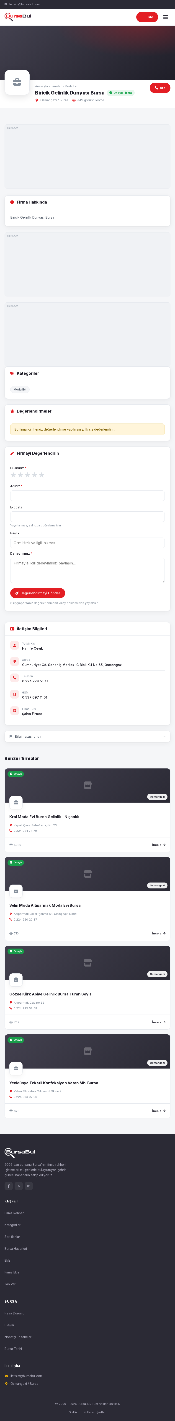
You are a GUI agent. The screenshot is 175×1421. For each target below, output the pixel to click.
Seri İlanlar (12, 1237)
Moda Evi (71, 86)
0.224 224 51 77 (35, 681)
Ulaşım (9, 1325)
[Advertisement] (87, 156)
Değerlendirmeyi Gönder (40, 593)
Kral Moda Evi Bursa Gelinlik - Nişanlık (44, 816)
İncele (156, 845)
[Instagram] (29, 1186)
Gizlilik (73, 1412)
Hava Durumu (14, 1313)
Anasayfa (41, 86)
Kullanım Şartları (95, 1412)
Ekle (7, 1260)
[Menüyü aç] (165, 17)
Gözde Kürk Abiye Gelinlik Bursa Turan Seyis (50, 994)
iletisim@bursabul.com (24, 4)
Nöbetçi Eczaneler (18, 1337)
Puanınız (18, 468)
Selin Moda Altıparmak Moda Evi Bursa (45, 905)
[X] (19, 1186)
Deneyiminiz (21, 553)
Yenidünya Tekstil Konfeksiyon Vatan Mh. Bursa (53, 1083)
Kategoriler (13, 1225)
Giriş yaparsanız (21, 603)
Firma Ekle (12, 1272)
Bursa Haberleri (16, 1248)
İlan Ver (10, 1284)
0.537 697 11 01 (34, 697)
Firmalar (56, 86)
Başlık (14, 533)
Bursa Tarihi (13, 1349)
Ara (162, 88)
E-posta (16, 507)
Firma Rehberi (14, 1213)
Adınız (16, 486)
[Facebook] (9, 1186)
